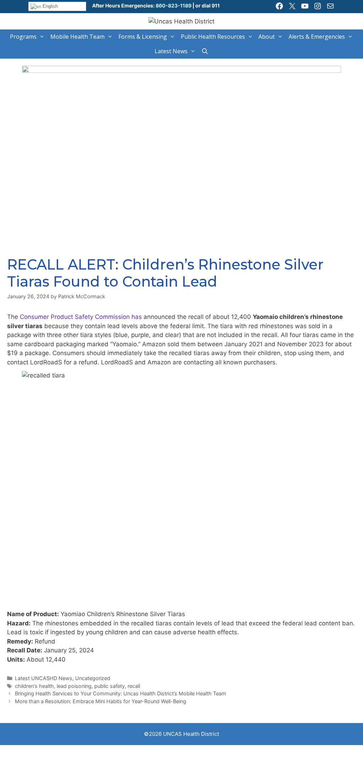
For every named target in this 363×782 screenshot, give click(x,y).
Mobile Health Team (77, 36)
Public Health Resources (213, 36)
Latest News (171, 51)
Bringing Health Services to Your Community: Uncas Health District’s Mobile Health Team (120, 693)
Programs (23, 36)
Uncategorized (92, 678)
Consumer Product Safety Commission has (81, 316)
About (266, 36)
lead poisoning (74, 686)
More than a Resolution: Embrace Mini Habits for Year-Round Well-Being (100, 701)
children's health (34, 686)
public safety (109, 686)
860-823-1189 (173, 5)
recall (134, 686)
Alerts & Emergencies (317, 36)
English (49, 6)
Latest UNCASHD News (43, 678)
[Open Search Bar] (205, 51)
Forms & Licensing (142, 36)
